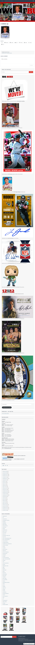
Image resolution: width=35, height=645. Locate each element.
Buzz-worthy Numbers (6, 539)
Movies (4, 568)
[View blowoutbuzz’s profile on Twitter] (5, 465)
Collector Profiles (5, 545)
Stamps (4, 589)
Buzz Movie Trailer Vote (6, 535)
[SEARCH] (33, 1)
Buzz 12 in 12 (5, 531)
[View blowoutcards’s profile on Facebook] (3, 465)
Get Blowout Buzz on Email (7, 407)
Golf (3, 561)
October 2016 (5, 493)
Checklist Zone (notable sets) (7, 543)
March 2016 (4, 503)
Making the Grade (5, 565)
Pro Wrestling (5, 579)
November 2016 (5, 492)
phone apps (4, 578)
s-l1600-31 (4, 24)
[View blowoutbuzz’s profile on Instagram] (7, 465)
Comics (4, 546)
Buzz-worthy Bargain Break (7, 538)
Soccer (4, 585)
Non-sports (4, 575)
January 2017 (5, 489)
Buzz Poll (4, 536)
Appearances (5, 516)
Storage (4, 590)
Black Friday (5, 524)
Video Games (5, 601)
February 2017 (5, 488)
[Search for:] (6, 636)
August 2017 (5, 479)
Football (4, 556)
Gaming (4, 560)
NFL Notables (5, 574)
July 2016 (4, 497)
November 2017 (5, 475)
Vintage (4, 603)
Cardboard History (5, 542)
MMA (3, 567)
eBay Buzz (4, 550)
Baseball (4, 521)
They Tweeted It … (5, 596)
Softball (4, 586)
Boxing (4, 528)
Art (3, 517)
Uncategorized (5, 600)
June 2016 (4, 499)
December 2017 (5, 474)
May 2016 (4, 500)
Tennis (4, 594)
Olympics (4, 576)
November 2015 (5, 508)
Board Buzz (4, 527)
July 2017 (4, 481)
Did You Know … (5, 549)
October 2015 (5, 510)
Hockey (4, 564)
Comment (31, 65)
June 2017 (4, 482)
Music (4, 571)
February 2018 (5, 471)
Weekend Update (5, 604)
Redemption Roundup (6, 582)
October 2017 (5, 477)
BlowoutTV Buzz (5, 525)
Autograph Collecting (6, 520)
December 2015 (5, 507)
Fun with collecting (6, 557)
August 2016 (5, 496)
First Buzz (4, 554)
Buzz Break (4, 532)
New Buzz (4, 572)
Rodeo (4, 583)
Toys (3, 597)
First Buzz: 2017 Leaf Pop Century (7, 53)
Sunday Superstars (6, 593)
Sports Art (4, 587)
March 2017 (4, 486)
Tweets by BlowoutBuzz (5, 413)
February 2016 (5, 504)
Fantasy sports (5, 553)
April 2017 (4, 485)
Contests (4, 547)
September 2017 (5, 478)
